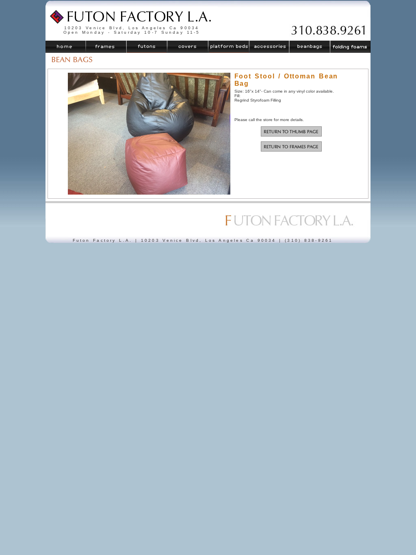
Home (66, 47)
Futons (147, 47)
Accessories (269, 47)
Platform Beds (228, 47)
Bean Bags (309, 47)
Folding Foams (349, 47)
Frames (106, 47)
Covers (187, 47)
